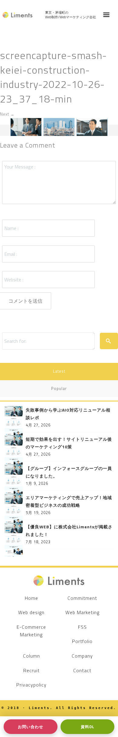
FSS (82, 627)
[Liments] (17, 15)
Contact (82, 670)
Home (31, 598)
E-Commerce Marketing (31, 630)
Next (7, 114)
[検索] (109, 341)
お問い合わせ (30, 727)
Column (31, 655)
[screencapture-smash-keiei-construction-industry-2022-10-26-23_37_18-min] (59, 126)
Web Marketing (82, 612)
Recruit (31, 670)
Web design (31, 612)
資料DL (87, 727)
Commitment (82, 598)
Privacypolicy (31, 684)
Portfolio (82, 641)
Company (82, 655)
